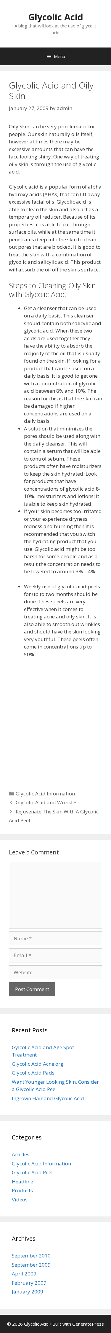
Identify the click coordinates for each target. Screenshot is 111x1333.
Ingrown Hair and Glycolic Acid (48, 1098)
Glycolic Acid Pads (33, 1072)
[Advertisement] (55, 721)
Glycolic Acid (55, 17)
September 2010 (31, 1255)
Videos (20, 1199)
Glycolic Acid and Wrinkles (47, 802)
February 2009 (29, 1282)
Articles (20, 1154)
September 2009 (31, 1264)
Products (22, 1190)
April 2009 (24, 1273)
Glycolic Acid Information (45, 793)
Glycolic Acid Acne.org (37, 1063)
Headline (22, 1181)
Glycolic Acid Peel (32, 1172)
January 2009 (27, 1291)
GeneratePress (88, 1324)
